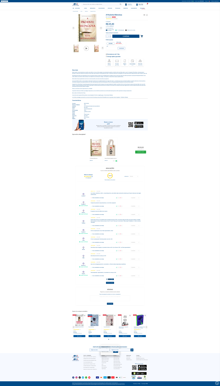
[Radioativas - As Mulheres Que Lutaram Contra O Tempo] (140, 320)
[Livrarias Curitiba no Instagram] (76, 377)
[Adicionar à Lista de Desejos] (144, 15)
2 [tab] (109, 339)
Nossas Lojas (128, 356)
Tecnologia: (144, 383)
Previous (73, 28)
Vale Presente (104, 368)
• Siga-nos (207, 1)
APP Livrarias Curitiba (105, 361)
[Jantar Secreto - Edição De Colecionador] (125, 320)
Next (101, 28)
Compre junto (140, 151)
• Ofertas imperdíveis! (215, 1)
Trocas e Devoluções (117, 368)
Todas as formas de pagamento (112, 32)
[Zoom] (87, 28)
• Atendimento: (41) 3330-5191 (187, 1)
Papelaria (110, 8)
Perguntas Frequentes (117, 356)
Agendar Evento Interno (105, 359)
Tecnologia (117, 8)
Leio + (102, 364)
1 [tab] (108, 339)
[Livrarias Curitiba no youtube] (89, 377)
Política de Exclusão (116, 359)
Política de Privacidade (117, 362)
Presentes (125, 8)
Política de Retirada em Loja (118, 364)
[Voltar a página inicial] (75, 4)
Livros (85, 8)
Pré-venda (142, 8)
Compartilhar (147, 15)
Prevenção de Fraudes (117, 365)
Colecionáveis (101, 8)
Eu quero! (132, 350)
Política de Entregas (116, 358)
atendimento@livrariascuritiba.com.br (142, 359)
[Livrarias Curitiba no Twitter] (83, 377)
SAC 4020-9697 (138, 356)
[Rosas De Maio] (94, 320)
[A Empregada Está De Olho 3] (79, 320)
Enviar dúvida (110, 303)
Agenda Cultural (104, 356)
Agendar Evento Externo (105, 358)
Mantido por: (136, 383)
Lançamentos (134, 8)
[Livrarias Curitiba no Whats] (86, 377)
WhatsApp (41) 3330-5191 (140, 358)
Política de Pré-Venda (117, 361)
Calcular (121, 48)
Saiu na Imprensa (104, 367)
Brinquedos (92, 8)
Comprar (126, 36)
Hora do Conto (104, 362)
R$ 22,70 (112, 26)
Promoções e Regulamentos (118, 367)
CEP (107, 46)
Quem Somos (128, 358)
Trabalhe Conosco (129, 359)
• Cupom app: (199, 1)
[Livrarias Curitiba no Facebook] (73, 377)
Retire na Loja (104, 365)
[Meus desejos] (85, 316)
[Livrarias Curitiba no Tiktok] (80, 377)
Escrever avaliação (110, 282)
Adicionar (141, 36)
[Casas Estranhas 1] (110, 320)
